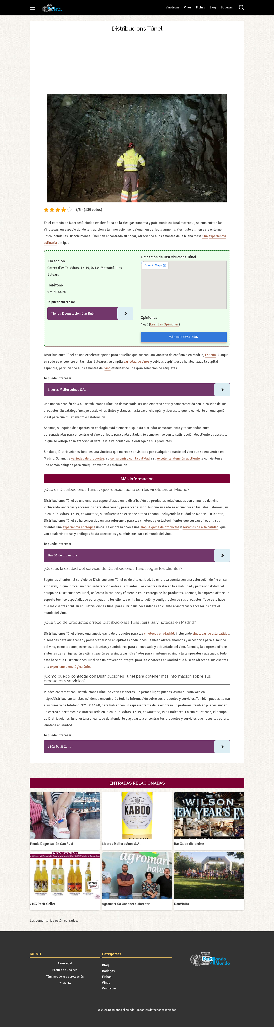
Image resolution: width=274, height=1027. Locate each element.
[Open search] (241, 7)
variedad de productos (87, 458)
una (205, 236)
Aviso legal (65, 963)
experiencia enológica (79, 527)
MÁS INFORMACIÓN (183, 337)
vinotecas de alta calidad (211, 633)
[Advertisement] (137, 64)
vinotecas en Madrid (159, 633)
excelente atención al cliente (178, 458)
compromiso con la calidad (130, 458)
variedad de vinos (136, 361)
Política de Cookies (64, 970)
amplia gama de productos (159, 527)
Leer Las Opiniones (164, 324)
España (210, 355)
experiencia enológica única (70, 667)
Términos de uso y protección (65, 976)
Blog (213, 7)
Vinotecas (172, 7)
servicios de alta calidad (200, 527)
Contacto (65, 983)
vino (108, 368)
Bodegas (227, 7)
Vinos (187, 7)
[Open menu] (32, 7)
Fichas (200, 7)
